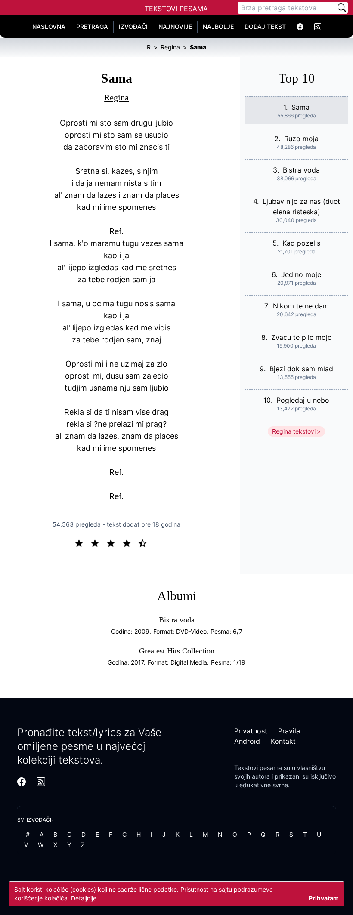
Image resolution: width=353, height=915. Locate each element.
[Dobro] (130, 542)
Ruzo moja (301, 138)
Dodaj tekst (265, 26)
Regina (116, 97)
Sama (300, 107)
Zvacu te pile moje (301, 337)
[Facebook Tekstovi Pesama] (300, 27)
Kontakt (283, 741)
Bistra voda (301, 170)
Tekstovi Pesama (176, 8)
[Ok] (114, 542)
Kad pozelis (301, 243)
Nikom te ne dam (301, 306)
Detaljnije (83, 898)
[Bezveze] (98, 542)
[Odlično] (145, 542)
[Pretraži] (342, 8)
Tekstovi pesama (258, 767)
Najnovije (175, 26)
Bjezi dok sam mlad (301, 368)
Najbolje (218, 26)
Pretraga (92, 26)
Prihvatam (324, 898)
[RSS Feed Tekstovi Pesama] (317, 27)
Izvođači (133, 26)
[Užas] (82, 542)
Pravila (289, 731)
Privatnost (250, 731)
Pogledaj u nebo (302, 400)
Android (247, 741)
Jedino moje (301, 274)
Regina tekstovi (294, 431)
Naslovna (48, 26)
